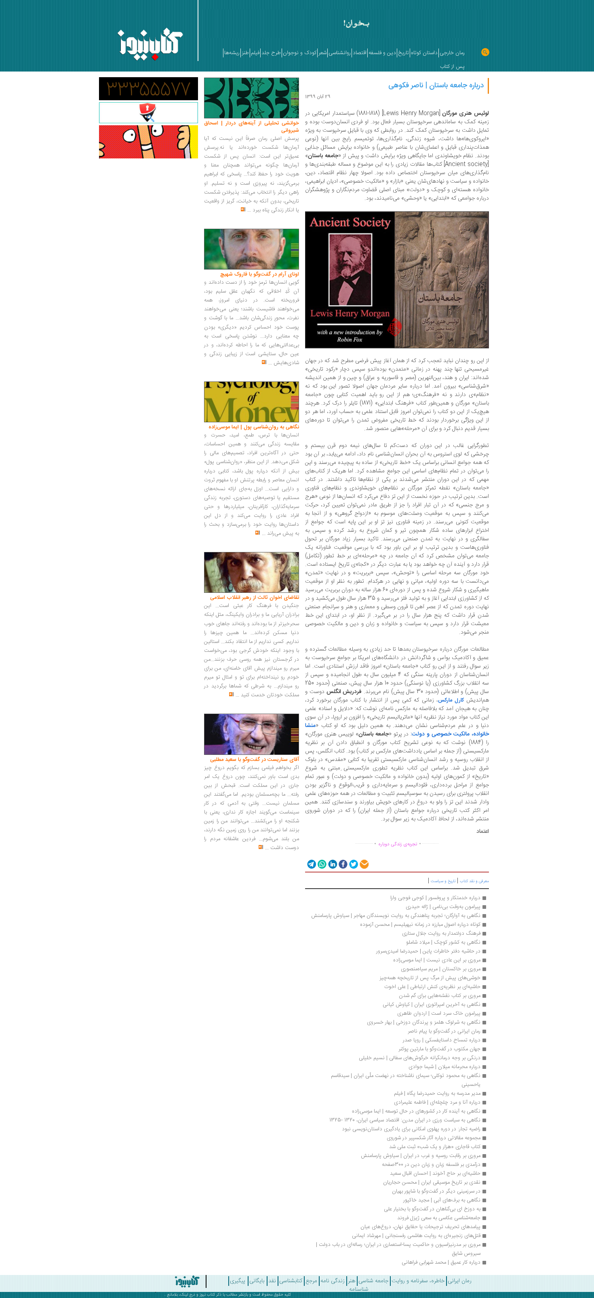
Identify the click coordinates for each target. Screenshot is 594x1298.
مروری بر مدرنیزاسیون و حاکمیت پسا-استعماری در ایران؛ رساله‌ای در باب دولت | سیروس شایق (397, 1249)
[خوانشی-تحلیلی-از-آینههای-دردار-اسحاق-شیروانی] (251, 98)
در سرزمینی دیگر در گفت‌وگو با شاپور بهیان (436, 1191)
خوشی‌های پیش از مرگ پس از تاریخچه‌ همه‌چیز (429, 978)
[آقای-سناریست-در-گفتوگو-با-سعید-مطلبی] (251, 735)
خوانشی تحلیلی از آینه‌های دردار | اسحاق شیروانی (251, 127)
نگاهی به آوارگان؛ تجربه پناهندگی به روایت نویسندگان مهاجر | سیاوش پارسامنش (395, 915)
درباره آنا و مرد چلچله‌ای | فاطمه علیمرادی (437, 1102)
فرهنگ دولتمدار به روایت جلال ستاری (441, 933)
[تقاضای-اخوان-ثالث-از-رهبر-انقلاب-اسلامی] (251, 572)
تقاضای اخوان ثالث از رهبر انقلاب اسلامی (254, 597)
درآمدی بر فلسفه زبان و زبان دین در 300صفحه (431, 1164)
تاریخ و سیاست (443, 881)
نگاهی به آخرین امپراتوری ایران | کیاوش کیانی (431, 1004)
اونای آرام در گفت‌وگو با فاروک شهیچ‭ (259, 274)
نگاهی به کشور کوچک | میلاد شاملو (443, 942)
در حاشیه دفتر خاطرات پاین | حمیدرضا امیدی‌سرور (428, 951)
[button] (311, 864)
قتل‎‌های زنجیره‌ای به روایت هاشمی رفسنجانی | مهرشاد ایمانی (416, 1235)
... (249, 210)
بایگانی (256, 1281)
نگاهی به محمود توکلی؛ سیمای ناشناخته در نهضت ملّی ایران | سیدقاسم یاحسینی (404, 1080)
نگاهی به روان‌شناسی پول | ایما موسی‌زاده (254, 427)
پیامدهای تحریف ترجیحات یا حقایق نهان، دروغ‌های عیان (420, 1226)
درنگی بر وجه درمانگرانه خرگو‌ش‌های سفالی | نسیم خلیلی (419, 1058)
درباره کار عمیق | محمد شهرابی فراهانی (441, 1262)
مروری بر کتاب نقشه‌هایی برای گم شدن (439, 995)
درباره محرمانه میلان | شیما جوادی (444, 1066)
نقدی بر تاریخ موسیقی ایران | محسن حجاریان (431, 1182)
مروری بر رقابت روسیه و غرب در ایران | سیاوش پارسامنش (420, 1155)
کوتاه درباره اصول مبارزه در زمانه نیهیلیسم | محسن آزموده (420, 924)
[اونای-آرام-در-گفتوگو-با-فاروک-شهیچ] (251, 249)
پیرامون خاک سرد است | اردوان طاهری (438, 1013)
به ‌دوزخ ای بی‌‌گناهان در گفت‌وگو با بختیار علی (432, 1209)
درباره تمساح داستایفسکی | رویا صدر (441, 1040)
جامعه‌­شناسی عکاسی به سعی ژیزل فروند (438, 1218)
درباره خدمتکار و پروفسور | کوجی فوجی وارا (435, 897)
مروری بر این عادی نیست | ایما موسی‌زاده (436, 960)
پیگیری (237, 1281)
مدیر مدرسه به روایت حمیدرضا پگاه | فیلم (437, 1093)
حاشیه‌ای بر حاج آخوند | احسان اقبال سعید (435, 1173)
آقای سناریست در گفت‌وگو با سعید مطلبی (254, 759)
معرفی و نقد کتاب (474, 881)
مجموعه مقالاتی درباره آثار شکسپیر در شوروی (433, 1138)
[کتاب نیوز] (165, 1281)
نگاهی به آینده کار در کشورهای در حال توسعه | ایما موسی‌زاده (416, 1111)
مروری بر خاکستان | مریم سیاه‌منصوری (440, 969)
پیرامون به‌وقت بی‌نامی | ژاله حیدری (443, 906)
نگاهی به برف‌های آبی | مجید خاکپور (441, 1200)
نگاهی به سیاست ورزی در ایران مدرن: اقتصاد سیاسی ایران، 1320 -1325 (404, 1120)
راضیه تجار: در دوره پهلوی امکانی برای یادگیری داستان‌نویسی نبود (411, 1129)
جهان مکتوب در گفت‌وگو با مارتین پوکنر (439, 1049)
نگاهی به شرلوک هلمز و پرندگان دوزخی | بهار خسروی (423, 1022)
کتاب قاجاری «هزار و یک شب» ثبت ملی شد (434, 1146)
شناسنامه (359, 1289)
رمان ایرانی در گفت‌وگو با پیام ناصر (444, 1031)
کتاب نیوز (207, 1295)
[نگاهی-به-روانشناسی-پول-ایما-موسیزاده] (251, 402)
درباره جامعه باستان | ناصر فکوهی (436, 86)
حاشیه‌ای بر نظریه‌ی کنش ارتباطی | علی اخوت (432, 986)
